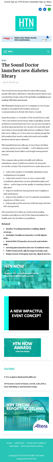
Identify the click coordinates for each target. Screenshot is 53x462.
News (4, 60)
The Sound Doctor (9, 145)
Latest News (19, 443)
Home (9, 443)
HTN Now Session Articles (32, 446)
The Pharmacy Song (10, 106)
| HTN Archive (23, 1)
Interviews (13, 446)
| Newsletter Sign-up (37, 1)
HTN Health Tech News (34, 455)
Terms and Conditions (36, 443)
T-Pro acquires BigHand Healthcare (20, 377)
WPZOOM (32, 459)
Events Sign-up (11, 1)
